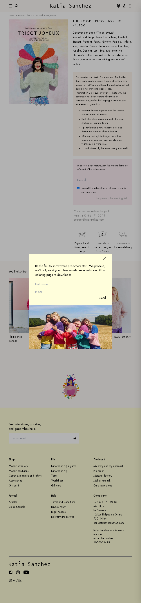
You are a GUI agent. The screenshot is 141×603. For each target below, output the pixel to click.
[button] (104, 258)
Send (103, 298)
